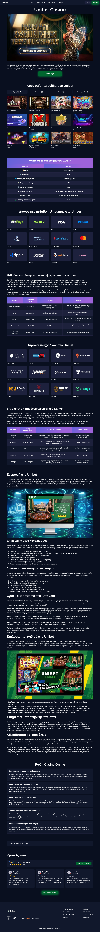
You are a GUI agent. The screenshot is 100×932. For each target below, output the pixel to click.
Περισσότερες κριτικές (50, 892)
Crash (60, 92)
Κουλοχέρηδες (81, 92)
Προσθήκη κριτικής (83, 863)
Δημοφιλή (16, 92)
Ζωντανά (37, 92)
